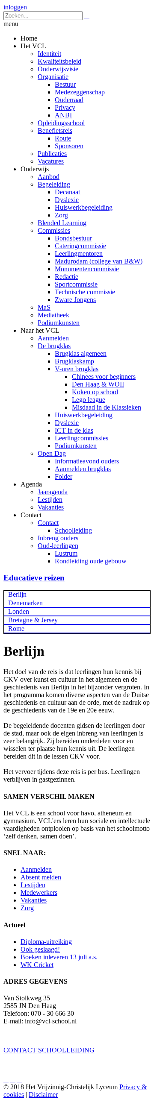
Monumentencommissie (87, 269)
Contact (48, 522)
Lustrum (66, 553)
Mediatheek (53, 315)
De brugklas (54, 345)
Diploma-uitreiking (46, 941)
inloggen (15, 7)
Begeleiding (54, 184)
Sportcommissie (76, 284)
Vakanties (51, 507)
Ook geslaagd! (40, 949)
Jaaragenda (53, 491)
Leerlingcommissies (81, 438)
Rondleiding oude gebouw (91, 561)
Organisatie (53, 76)
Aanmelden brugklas (83, 468)
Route (63, 138)
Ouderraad (69, 99)
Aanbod (48, 176)
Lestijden (50, 499)
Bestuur (65, 84)
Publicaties (52, 153)
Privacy (65, 107)
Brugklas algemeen (81, 353)
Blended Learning (62, 222)
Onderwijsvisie (58, 69)
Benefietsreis (55, 130)
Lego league (88, 399)
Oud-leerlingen (58, 545)
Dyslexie (67, 199)
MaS (44, 307)
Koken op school (95, 392)
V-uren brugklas (76, 368)
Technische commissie (85, 292)
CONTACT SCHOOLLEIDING (49, 1050)
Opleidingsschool (61, 122)
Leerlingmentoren (79, 253)
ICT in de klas (74, 430)
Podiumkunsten (59, 322)
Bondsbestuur (73, 238)
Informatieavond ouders (87, 461)
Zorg (61, 215)
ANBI (63, 115)
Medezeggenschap (80, 92)
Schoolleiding (73, 530)
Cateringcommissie (80, 245)
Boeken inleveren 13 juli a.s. (59, 957)
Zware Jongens (75, 299)
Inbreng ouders (58, 538)
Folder (63, 476)
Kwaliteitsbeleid (59, 61)
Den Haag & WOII (98, 384)
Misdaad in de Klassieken (106, 407)
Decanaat (67, 192)
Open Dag (52, 453)
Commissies (54, 230)
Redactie (66, 276)
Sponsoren (69, 145)
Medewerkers (39, 892)
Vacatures (51, 161)
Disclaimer (43, 1094)
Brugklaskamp (74, 361)
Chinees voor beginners (104, 376)
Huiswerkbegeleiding (84, 207)
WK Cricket (37, 964)
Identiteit (49, 53)
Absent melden (41, 877)
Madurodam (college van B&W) (98, 261)
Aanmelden (53, 338)
